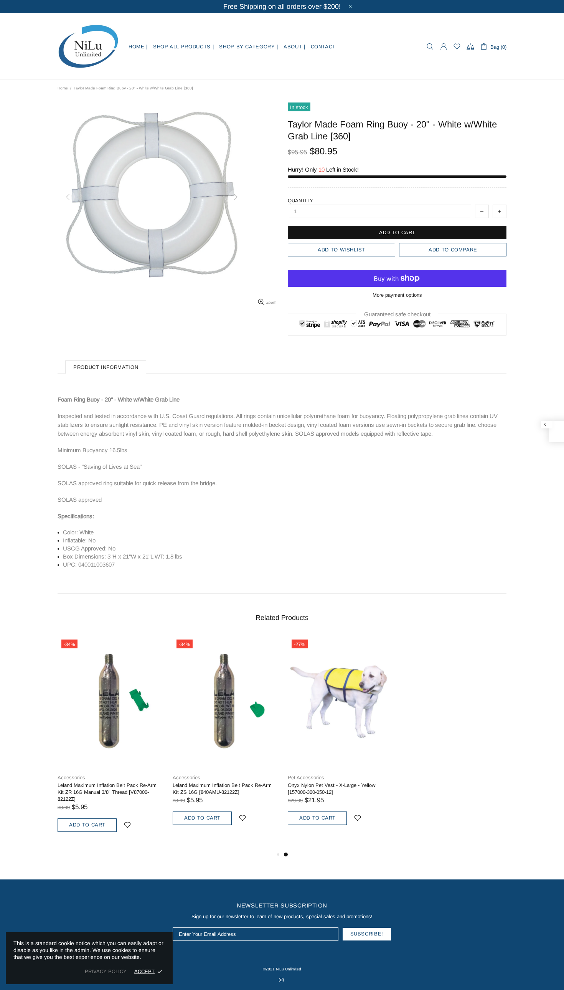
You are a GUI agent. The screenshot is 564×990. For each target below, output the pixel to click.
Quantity (300, 200)
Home (63, 88)
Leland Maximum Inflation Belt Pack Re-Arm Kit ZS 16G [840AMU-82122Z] (222, 788)
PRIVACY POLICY (106, 971)
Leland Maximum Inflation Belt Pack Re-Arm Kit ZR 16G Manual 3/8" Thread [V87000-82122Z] (107, 792)
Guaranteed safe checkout (397, 314)
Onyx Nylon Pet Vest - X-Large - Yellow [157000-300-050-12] (331, 788)
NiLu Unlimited (88, 46)
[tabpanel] (339, 739)
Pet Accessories (306, 777)
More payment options (397, 295)
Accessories (71, 777)
